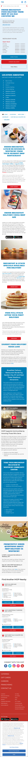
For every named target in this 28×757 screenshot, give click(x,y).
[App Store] (14, 719)
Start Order (14, 186)
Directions (14, 57)
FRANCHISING (6, 685)
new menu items (6, 273)
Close (14, 754)
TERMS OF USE (17, 728)
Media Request (4, 703)
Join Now (14, 338)
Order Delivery (14, 62)
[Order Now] (25, 2)
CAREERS (4, 681)
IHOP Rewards (4, 697)
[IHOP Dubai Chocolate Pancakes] (14, 531)
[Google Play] (5, 719)
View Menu (14, 67)
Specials (19, 277)
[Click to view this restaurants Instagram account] (14, 665)
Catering (18, 602)
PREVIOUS (1, 531)
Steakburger (21, 276)
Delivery (7, 119)
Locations (13, 114)
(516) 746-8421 (7, 599)
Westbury (5, 117)
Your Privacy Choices (14, 747)
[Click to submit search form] (26, 6)
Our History (17, 695)
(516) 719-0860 (7, 650)
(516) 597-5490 (7, 624)
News (16, 697)
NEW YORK (21, 114)
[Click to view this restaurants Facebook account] (5, 665)
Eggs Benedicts (19, 163)
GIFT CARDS (6, 677)
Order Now (14, 286)
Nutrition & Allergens (19, 708)
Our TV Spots (17, 701)
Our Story (17, 693)
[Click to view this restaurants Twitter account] (9, 665)
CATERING (5, 674)
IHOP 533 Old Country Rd (18, 117)
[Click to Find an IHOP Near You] (1, 6)
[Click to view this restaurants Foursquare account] (18, 665)
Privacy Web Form (19, 705)
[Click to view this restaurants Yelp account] (22, 665)
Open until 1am (8, 611)
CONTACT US (6, 688)
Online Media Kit (4, 705)
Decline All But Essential (14, 750)
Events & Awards (18, 703)
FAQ (16, 699)
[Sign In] (22, 2)
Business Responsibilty (20, 707)
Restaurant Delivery (5, 695)
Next (26, 531)
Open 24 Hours (8, 585)
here (12, 363)
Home (6, 114)
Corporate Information (5, 701)
